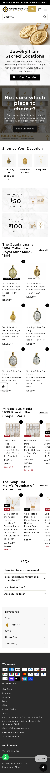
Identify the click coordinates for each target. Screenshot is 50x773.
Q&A (4, 705)
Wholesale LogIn (10, 736)
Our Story (7, 689)
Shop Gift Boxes (25, 128)
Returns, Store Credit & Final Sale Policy (22, 717)
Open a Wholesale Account (16, 728)
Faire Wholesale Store (13, 732)
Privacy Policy (9, 709)
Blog (4, 701)
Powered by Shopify (12, 767)
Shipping (6, 697)
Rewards (6, 693)
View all (43, 250)
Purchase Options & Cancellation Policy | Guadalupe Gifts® (22, 722)
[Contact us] (5, 757)
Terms (5, 713)
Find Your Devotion (25, 77)
